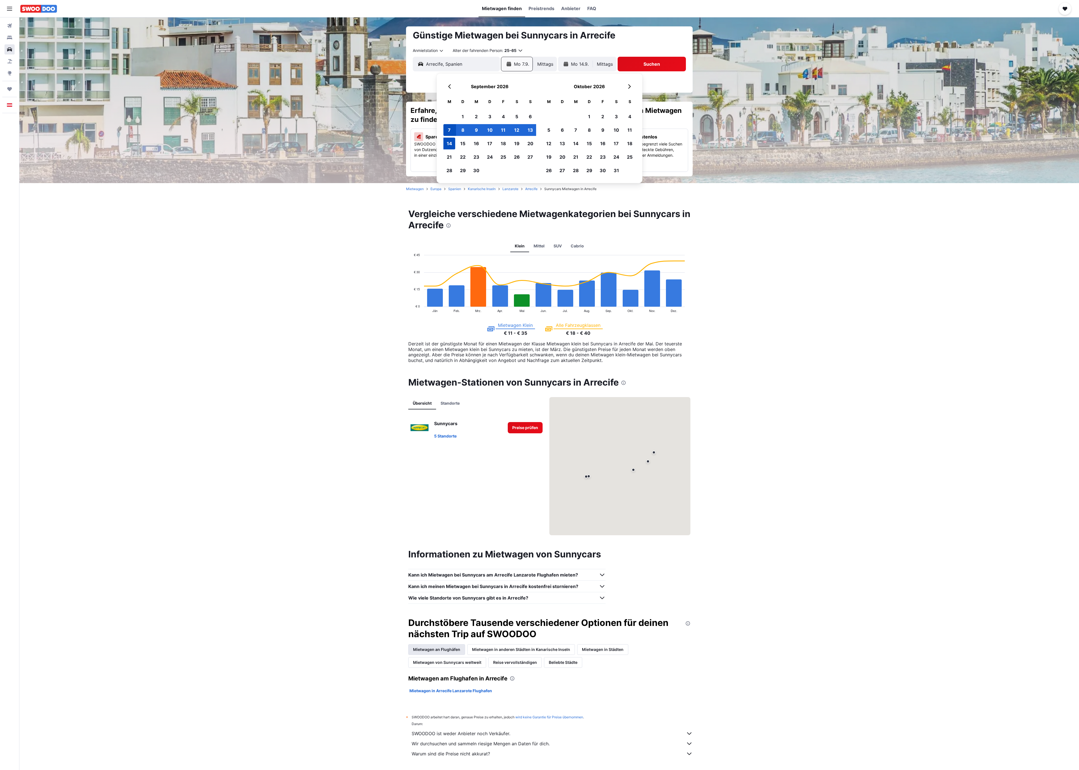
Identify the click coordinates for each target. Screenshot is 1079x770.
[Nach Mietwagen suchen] (9, 49)
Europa (435, 189)
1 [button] (463, 116)
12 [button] (516, 130)
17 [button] (489, 143)
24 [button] (490, 157)
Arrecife (531, 189)
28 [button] (449, 170)
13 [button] (530, 130)
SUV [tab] (558, 245)
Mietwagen (415, 189)
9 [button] (476, 130)
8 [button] (462, 130)
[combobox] (428, 50)
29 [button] (463, 170)
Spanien (454, 189)
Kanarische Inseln (482, 189)
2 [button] (476, 116)
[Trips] (9, 89)
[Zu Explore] (9, 73)
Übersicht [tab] (422, 403)
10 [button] (490, 130)
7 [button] (449, 130)
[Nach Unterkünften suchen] (9, 37)
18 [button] (503, 143)
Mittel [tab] (539, 245)
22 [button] (463, 157)
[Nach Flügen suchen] (9, 25)
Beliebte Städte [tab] (563, 662)
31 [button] (616, 170)
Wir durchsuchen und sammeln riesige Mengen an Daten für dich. (481, 743)
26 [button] (517, 157)
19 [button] (517, 143)
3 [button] (489, 116)
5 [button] (516, 116)
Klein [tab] (520, 245)
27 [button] (530, 157)
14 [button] (449, 143)
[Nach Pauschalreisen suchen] (9, 61)
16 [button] (476, 143)
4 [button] (503, 116)
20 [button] (530, 143)
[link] (525, 427)
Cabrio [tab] (577, 245)
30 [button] (476, 170)
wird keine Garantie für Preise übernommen (549, 717)
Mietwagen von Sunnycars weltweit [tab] (447, 662)
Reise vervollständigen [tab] (515, 662)
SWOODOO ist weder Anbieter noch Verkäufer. (461, 733)
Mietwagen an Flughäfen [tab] (436, 649)
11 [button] (503, 130)
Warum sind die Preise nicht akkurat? (451, 754)
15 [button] (462, 143)
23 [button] (476, 157)
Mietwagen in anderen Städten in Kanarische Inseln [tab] (521, 649)
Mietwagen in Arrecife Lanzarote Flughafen (450, 690)
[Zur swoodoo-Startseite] (38, 9)
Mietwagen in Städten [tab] (603, 649)
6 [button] (530, 116)
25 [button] (503, 157)
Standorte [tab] (450, 403)
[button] (9, 9)
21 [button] (449, 157)
